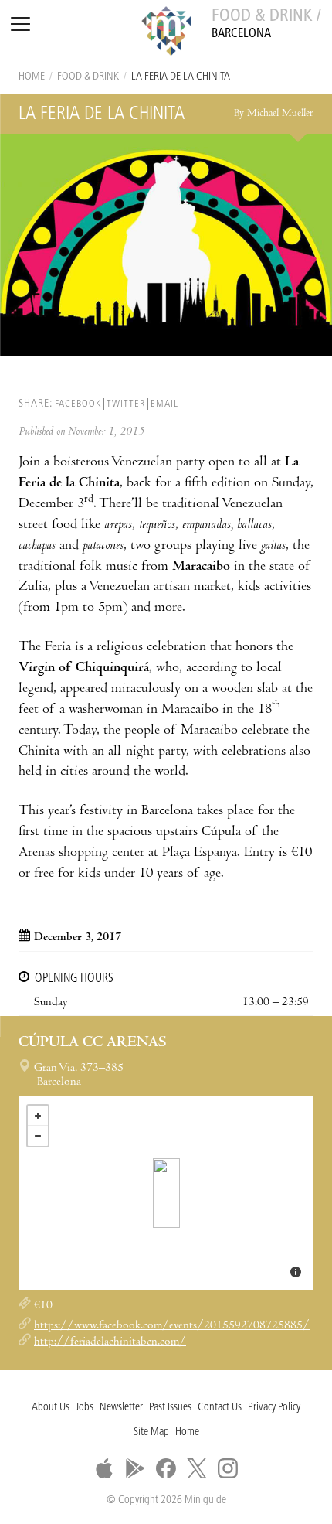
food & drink (88, 77)
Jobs (84, 1407)
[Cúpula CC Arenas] (166, 1193)
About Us (50, 1407)
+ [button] (38, 1116)
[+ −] (166, 1193)
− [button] (38, 1136)
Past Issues (170, 1407)
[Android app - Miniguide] (135, 1468)
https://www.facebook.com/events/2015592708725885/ (172, 1326)
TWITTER (126, 404)
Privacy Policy (274, 1407)
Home (32, 77)
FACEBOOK (78, 404)
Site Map (151, 1432)
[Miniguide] (166, 33)
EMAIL (164, 404)
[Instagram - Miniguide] (227, 1468)
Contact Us (220, 1407)
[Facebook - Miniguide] (166, 1468)
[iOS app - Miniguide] (104, 1468)
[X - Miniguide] (197, 1468)
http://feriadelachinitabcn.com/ (110, 1342)
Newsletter (121, 1407)
